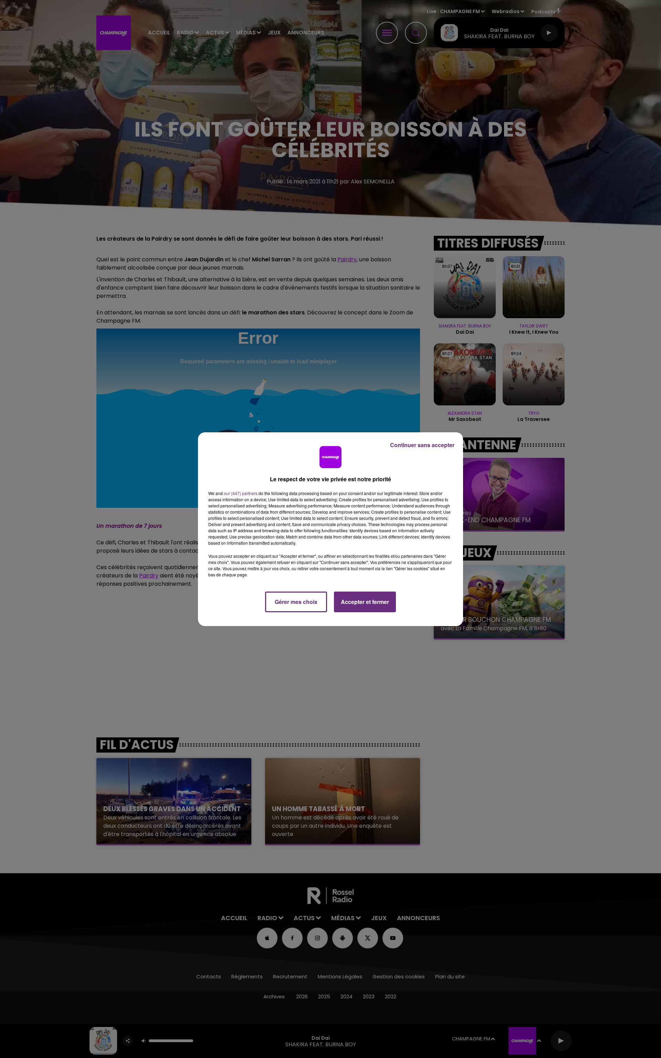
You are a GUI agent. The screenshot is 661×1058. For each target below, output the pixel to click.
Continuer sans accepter (422, 445)
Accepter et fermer (365, 602)
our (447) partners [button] (241, 493)
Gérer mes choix (296, 602)
